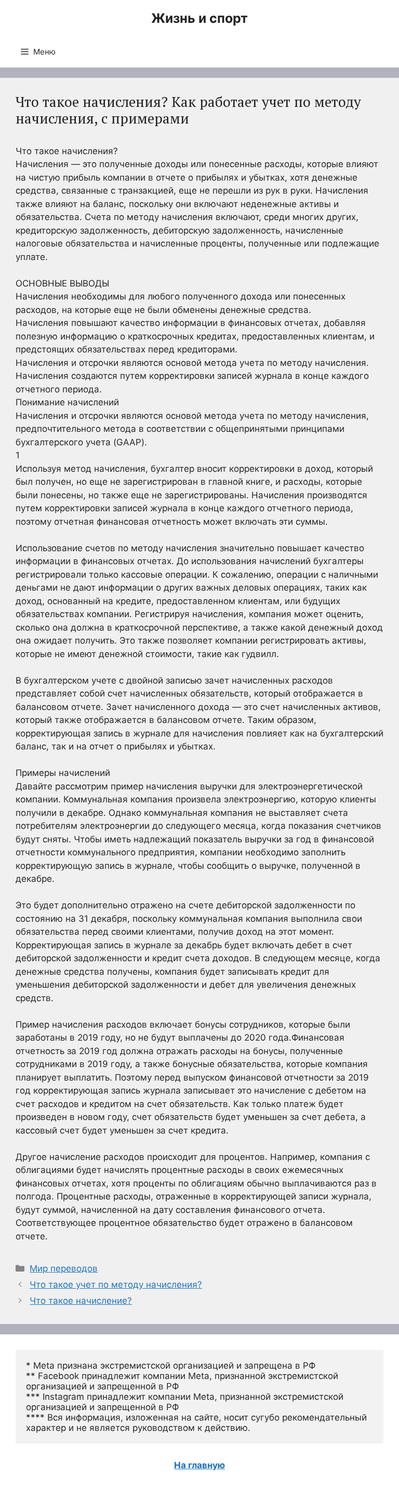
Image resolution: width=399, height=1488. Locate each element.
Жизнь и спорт (199, 18)
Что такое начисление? (81, 1300)
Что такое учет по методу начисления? (116, 1284)
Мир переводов (64, 1268)
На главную (199, 1465)
